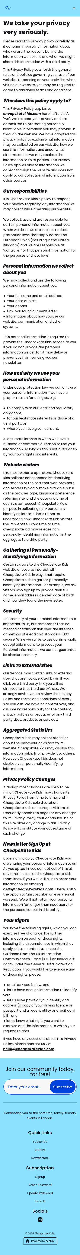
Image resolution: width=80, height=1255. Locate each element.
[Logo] (8, 8)
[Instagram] (40, 1219)
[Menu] (74, 8)
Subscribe (62, 1087)
